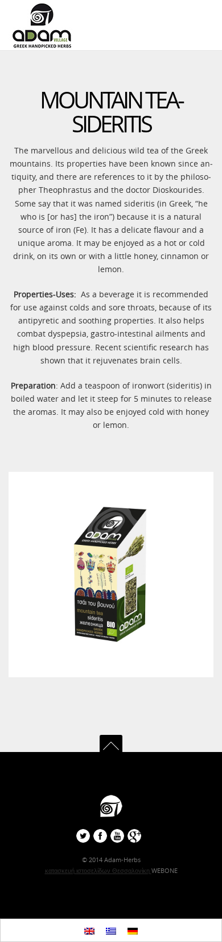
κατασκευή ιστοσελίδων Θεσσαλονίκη (98, 870)
